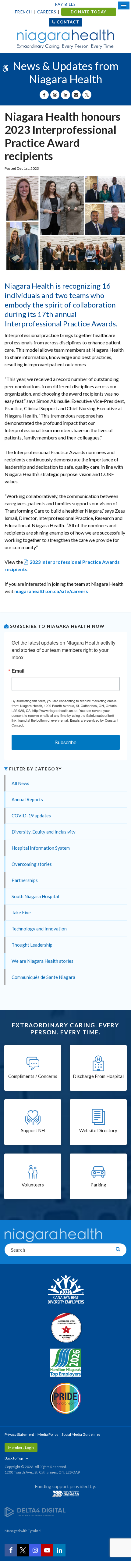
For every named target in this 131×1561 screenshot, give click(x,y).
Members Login (21, 1447)
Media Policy (47, 1434)
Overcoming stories (32, 864)
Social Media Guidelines (81, 1434)
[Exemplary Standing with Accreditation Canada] (65, 1327)
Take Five (21, 912)
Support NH (33, 1130)
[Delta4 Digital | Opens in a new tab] (35, 1511)
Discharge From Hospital (98, 1076)
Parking (98, 1184)
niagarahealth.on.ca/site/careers (51, 591)
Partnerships (25, 880)
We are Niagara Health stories (42, 961)
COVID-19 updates (31, 815)
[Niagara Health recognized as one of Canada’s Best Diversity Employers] (65, 1290)
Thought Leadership (32, 945)
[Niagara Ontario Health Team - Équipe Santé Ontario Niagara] (65, 1493)
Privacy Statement (19, 1434)
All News (20, 783)
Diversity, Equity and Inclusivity (44, 831)
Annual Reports (27, 799)
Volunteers (33, 1184)
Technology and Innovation (39, 928)
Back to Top (14, 1458)
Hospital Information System (41, 848)
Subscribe (65, 742)
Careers (46, 11)
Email (18, 670)
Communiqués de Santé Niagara (43, 977)
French (23, 11)
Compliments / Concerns (32, 1076)
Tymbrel (34, 1530)
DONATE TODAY (88, 11)
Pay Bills (65, 4)
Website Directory (98, 1130)
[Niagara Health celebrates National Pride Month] (65, 1398)
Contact (68, 22)
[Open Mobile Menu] (123, 5)
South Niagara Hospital (35, 896)
